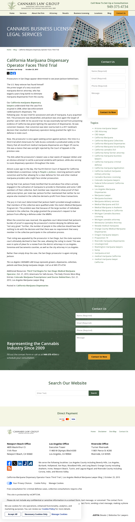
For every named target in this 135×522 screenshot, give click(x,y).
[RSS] (9, 468)
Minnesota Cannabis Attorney (108, 222)
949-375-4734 (117, 6)
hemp (97, 250)
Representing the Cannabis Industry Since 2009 (33, 346)
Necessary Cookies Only (36, 514)
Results (66, 13)
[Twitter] (14, 463)
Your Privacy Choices (22, 483)
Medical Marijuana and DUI (107, 204)
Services (23, 13)
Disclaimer (102, 431)
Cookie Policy (40, 483)
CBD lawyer (100, 134)
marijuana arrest (102, 253)
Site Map (112, 431)
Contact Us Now (108, 112)
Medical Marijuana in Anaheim (108, 207)
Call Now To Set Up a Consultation (109, 3)
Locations (98, 13)
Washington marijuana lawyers (109, 247)
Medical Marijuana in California (109, 210)
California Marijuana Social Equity (110, 146)
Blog (109, 13)
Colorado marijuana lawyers (107, 180)
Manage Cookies (56, 483)
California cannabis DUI (105, 149)
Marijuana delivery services (107, 201)
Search (94, 393)
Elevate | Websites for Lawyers (110, 515)
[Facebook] (9, 463)
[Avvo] (30, 463)
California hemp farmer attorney (109, 152)
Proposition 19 (101, 238)
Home (12, 13)
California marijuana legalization (109, 168)
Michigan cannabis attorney (107, 219)
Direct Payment (67, 413)
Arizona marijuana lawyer (106, 128)
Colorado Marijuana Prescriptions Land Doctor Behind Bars (42, 277)
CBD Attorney (101, 131)
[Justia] (25, 463)
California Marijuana (104, 137)
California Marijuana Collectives (109, 140)
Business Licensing (81, 13)
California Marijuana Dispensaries (32, 285)
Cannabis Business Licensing (108, 177)
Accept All (12, 514)
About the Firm (38, 13)
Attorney (53, 13)
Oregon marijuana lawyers (107, 234)
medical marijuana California (108, 256)
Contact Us (121, 13)
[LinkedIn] (20, 463)
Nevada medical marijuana (107, 225)
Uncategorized (101, 244)
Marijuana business (103, 198)
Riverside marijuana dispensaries (110, 241)
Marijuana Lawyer (103, 195)
